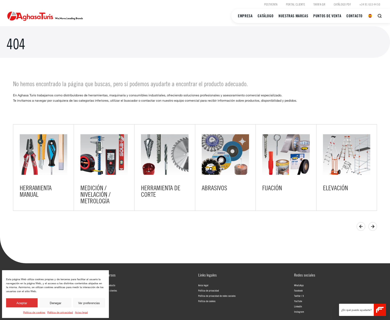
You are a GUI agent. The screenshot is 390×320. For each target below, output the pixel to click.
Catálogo (265, 15)
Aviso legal (81, 312)
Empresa (245, 15)
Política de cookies (34, 312)
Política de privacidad (60, 312)
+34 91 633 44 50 (369, 4)
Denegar (55, 303)
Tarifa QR (319, 4)
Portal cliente (295, 4)
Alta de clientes (109, 290)
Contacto (354, 15)
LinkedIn (298, 306)
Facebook (298, 290)
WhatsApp (299, 285)
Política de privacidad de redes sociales (217, 295)
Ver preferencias (89, 303)
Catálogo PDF (342, 4)
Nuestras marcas (293, 15)
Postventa (271, 4)
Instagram (299, 311)
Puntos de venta (327, 15)
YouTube (298, 301)
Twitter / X (299, 295)
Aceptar (21, 303)
